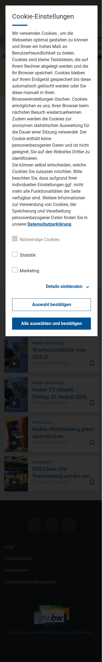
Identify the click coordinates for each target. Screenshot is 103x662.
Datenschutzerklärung (49, 224)
